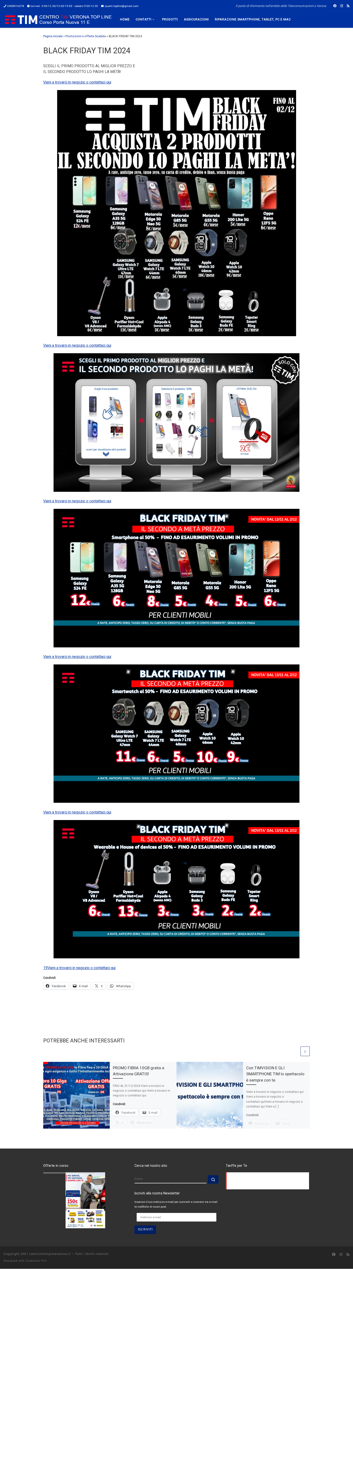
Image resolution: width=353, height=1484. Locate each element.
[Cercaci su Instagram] (341, 6)
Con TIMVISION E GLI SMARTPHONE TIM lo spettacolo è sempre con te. (275, 1074)
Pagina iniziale (53, 36)
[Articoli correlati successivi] (305, 1051)
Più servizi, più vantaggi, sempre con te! (75, 1175)
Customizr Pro (35, 1260)
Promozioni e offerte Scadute (86, 36)
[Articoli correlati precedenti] (294, 1051)
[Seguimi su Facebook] (334, 6)
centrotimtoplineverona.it (50, 1254)
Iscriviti (145, 1229)
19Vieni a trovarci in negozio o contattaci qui (79, 968)
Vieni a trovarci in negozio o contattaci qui (77, 82)
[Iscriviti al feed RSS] (348, 6)
